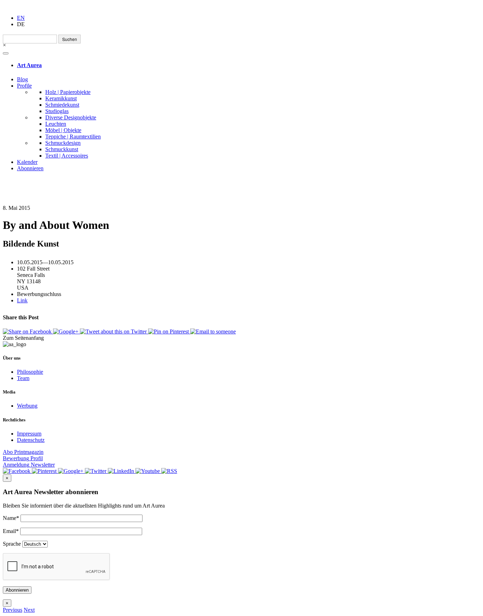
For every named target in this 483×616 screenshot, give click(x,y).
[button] (12, 610)
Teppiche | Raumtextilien (73, 137)
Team (23, 378)
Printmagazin (23, 452)
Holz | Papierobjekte (68, 92)
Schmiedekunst (62, 105)
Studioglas (57, 111)
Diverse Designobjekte (70, 117)
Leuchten (55, 124)
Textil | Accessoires (66, 156)
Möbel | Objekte (63, 130)
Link (22, 300)
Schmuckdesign (63, 143)
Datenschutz (31, 440)
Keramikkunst (61, 98)
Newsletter (29, 465)
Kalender (27, 162)
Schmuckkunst (61, 149)
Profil (23, 458)
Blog (22, 79)
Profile (24, 86)
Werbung (27, 406)
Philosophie (30, 372)
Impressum (29, 434)
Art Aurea (29, 65)
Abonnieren (30, 168)
